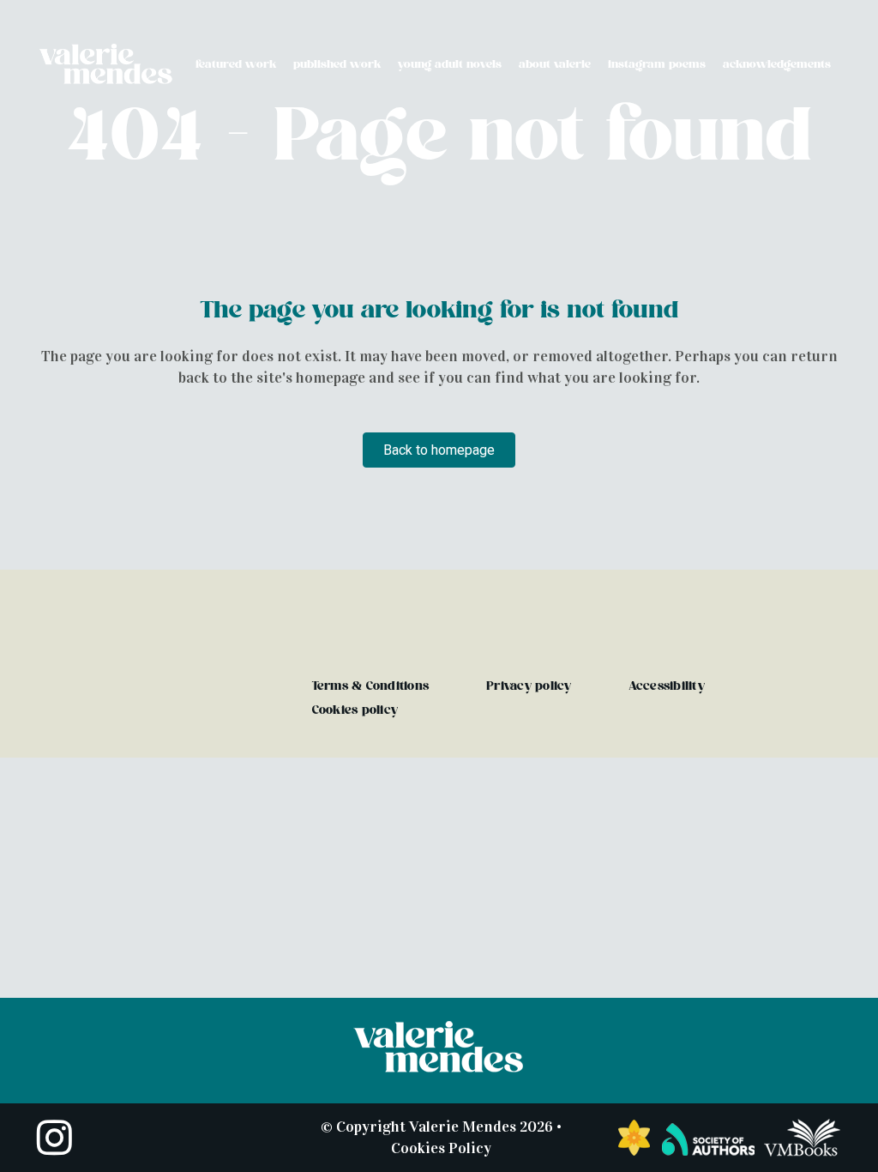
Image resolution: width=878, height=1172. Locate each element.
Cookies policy (355, 710)
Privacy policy (529, 686)
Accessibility (667, 686)
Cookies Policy (441, 1148)
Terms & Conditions (371, 686)
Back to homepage (439, 450)
